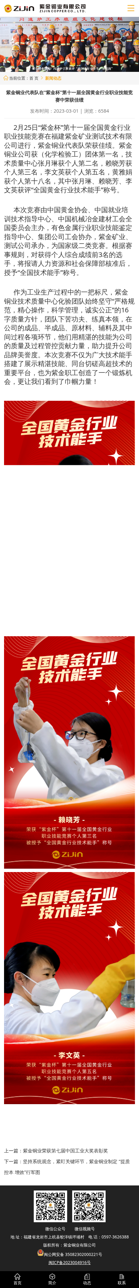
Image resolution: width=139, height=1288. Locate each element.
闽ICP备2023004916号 (70, 1262)
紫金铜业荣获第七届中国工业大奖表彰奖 (65, 1150)
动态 (87, 1279)
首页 (17, 1279)
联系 (122, 1279)
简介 (52, 1279)
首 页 (33, 78)
